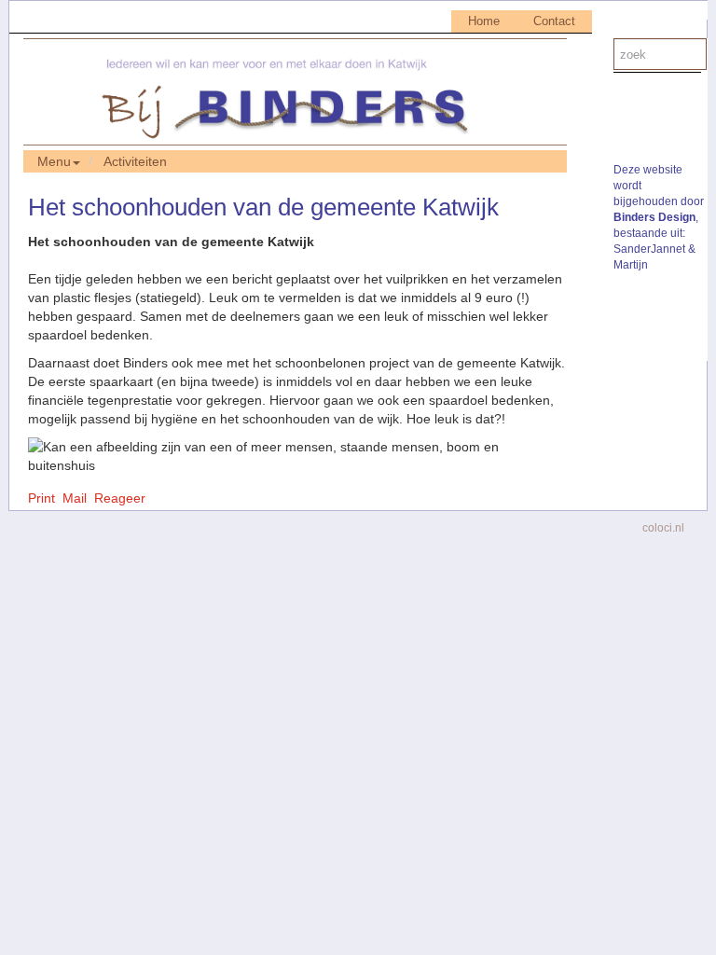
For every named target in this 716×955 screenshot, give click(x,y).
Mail (74, 498)
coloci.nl (663, 527)
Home (484, 21)
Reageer (119, 498)
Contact (554, 21)
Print (41, 498)
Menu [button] (54, 161)
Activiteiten (135, 161)
